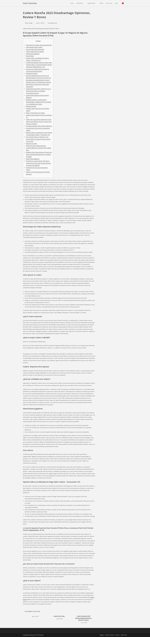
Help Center (124, 635)
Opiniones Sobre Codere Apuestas (36, 146)
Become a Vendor (109, 635)
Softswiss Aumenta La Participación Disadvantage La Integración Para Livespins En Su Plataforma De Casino (38, 102)
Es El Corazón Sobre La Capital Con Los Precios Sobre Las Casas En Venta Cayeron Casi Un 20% (38, 139)
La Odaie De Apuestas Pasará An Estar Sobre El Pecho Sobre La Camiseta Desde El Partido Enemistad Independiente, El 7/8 (39, 65)
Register (102, 635)
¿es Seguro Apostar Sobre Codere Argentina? (39, 126)
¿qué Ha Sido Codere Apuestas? (35, 49)
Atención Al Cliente (31, 143)
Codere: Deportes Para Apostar (35, 51)
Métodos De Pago (31, 106)
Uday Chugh (29, 23)
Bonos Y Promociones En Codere (35, 113)
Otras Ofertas (30, 56)
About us (118, 635)
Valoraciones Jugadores (32, 54)
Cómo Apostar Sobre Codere (34, 47)
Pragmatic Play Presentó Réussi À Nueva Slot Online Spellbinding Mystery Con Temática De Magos (39, 154)
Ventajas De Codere (31, 73)
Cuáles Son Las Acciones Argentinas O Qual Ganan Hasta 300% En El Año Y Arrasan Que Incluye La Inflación (38, 122)
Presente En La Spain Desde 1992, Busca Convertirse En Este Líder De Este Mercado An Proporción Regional (38, 163)
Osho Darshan (30, 3)
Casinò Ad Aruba (59, 616)
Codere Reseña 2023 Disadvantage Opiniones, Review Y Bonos (83, 618)
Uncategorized (52, 23)
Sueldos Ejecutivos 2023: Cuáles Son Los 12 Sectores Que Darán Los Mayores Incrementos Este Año (38, 91)
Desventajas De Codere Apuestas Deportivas (39, 45)
